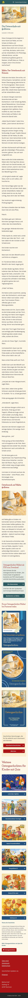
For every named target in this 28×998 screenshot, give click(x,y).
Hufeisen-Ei (13, 918)
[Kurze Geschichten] (3, 2)
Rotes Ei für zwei (13, 893)
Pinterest (5, 975)
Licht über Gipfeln (13, 794)
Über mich (5, 961)
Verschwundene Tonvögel (13, 819)
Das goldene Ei (13, 868)
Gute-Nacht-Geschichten (13, 745)
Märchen (13, 751)
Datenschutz (6, 966)
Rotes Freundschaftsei (13, 843)
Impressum (5, 963)
